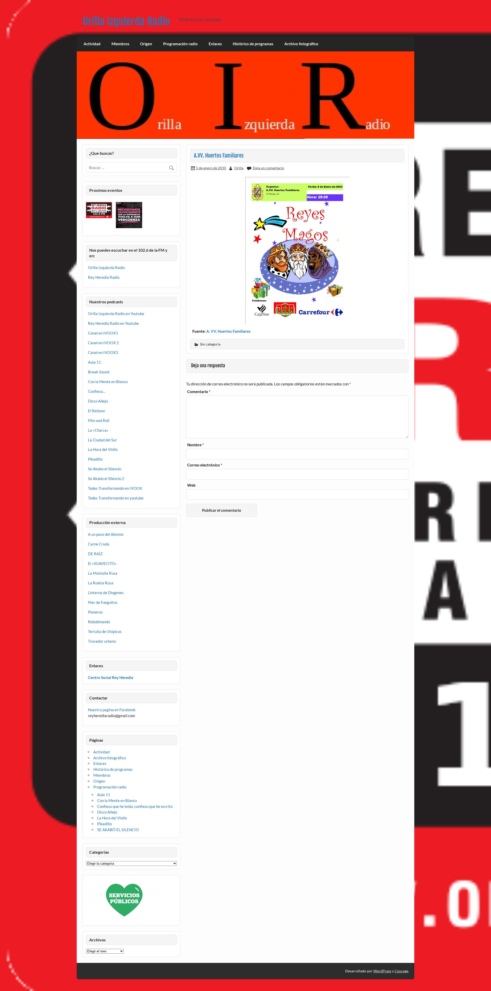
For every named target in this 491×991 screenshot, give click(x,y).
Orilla (238, 168)
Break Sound (98, 372)
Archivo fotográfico (301, 43)
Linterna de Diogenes (106, 592)
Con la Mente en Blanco (108, 381)
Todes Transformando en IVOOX (115, 488)
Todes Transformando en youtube (115, 498)
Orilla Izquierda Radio (126, 21)
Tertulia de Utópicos (105, 631)
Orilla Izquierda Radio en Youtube (116, 313)
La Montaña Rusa (102, 573)
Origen (146, 43)
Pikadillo (95, 459)
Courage (401, 971)
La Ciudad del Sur (102, 440)
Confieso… (97, 391)
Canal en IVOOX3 (103, 352)
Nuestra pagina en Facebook (112, 709)
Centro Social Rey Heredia (110, 677)
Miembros (120, 43)
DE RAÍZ (95, 553)
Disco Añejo (98, 401)
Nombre (195, 445)
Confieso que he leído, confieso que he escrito (135, 806)
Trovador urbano (102, 641)
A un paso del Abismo (105, 534)
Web (191, 485)
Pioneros (95, 612)
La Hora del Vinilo (103, 449)
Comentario (198, 392)
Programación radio (180, 43)
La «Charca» (98, 430)
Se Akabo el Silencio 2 (106, 478)
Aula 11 (94, 362)
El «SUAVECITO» (102, 563)
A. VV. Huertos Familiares (228, 331)
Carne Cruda (98, 544)
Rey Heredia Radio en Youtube (113, 323)
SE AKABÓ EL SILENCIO (118, 829)
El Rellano (96, 410)
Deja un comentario (268, 168)
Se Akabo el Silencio (104, 468)
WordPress (382, 971)
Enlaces (215, 43)
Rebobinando (99, 621)
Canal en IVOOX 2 (103, 342)
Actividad (92, 43)
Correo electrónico (204, 465)
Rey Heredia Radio (103, 277)
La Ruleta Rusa (100, 583)
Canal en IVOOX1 (103, 333)
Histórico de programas (253, 43)
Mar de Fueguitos (102, 602)
